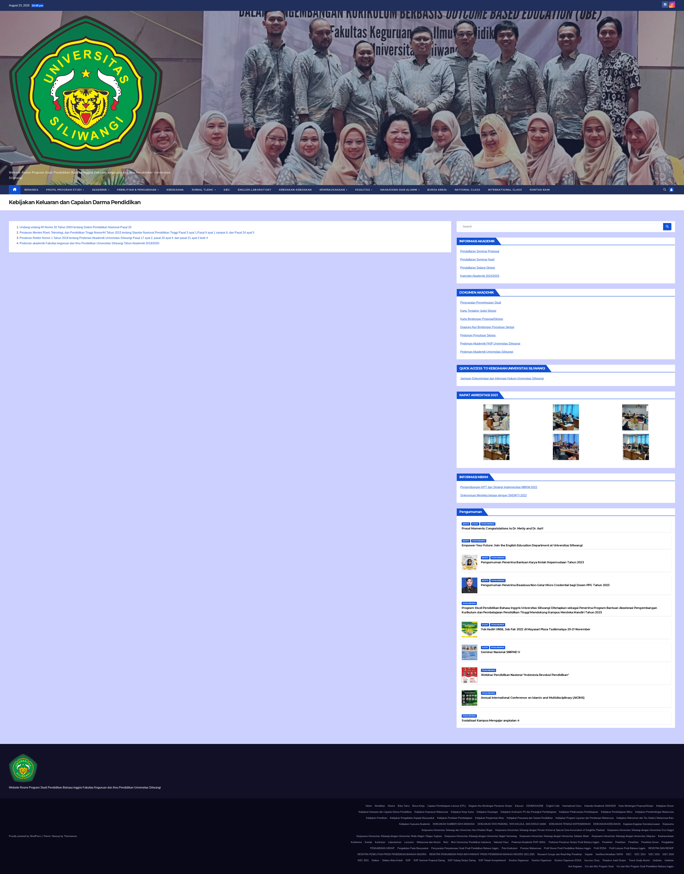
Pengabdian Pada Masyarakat (412, 848)
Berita (466, 524)
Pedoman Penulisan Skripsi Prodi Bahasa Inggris (574, 842)
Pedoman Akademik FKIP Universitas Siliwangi (490, 343)
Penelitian (607, 842)
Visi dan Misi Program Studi (599, 866)
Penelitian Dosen (650, 842)
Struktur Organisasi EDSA (567, 860)
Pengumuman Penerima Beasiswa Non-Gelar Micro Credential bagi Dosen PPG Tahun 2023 (545, 585)
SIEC (227, 189)
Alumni (391, 806)
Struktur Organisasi (519, 860)
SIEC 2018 (668, 854)
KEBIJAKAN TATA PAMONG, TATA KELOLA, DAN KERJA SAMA (512, 824)
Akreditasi (380, 806)
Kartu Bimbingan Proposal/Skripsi (481, 318)
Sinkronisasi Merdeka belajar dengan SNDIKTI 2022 (493, 495)
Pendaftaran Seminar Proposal (479, 251)
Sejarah (589, 854)
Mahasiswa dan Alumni (399, 189)
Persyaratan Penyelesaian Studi (480, 302)
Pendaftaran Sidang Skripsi (477, 267)
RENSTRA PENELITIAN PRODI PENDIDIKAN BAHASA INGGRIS (391, 854)
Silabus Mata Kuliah (392, 860)
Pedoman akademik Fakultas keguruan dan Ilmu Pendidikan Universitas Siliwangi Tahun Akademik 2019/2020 (89, 243)
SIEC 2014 (640, 854)
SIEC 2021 (363, 860)
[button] (664, 189)
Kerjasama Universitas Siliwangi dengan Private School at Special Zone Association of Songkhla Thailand (550, 830)
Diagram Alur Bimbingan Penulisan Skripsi (487, 327)
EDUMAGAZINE (534, 806)
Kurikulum (380, 842)
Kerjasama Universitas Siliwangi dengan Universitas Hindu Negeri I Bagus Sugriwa (399, 836)
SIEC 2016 (654, 854)
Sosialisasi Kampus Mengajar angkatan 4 (490, 720)
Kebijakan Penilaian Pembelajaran (454, 818)
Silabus (375, 860)
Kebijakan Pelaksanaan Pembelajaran (578, 812)
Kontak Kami (540, 189)
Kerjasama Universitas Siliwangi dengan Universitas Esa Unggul (640, 830)
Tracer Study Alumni (639, 860)
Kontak (368, 842)
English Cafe (552, 806)
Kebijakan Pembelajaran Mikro (616, 812)
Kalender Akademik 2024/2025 (479, 275)
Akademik (100, 189)
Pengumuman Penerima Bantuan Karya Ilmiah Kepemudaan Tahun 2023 (532, 562)
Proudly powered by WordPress (25, 836)
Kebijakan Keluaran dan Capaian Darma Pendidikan (385, 812)
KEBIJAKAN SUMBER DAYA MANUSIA (454, 824)
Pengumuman (487, 524)
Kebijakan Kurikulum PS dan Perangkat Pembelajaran (528, 812)
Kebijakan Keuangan (487, 812)
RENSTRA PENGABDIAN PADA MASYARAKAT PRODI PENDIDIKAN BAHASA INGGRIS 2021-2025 (482, 854)
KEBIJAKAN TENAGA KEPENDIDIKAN (569, 824)
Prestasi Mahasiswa (530, 848)
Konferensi (356, 842)
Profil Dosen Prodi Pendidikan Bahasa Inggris (567, 848)
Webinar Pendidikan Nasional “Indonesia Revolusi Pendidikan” (525, 675)
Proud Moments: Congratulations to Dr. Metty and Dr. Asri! (502, 528)
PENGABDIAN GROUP (382, 848)
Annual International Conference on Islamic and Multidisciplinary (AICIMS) (532, 697)
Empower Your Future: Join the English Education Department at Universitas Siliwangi (522, 545)
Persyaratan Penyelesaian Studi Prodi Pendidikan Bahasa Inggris (465, 848)
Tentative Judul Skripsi (614, 860)
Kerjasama (175, 189)
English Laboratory (254, 189)
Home (369, 806)
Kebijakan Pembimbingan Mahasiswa (654, 812)
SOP (408, 860)
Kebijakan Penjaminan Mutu (489, 818)
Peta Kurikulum (509, 848)
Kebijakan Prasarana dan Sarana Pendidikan (530, 818)
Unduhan (657, 860)
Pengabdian (668, 842)
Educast (519, 806)
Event (475, 524)
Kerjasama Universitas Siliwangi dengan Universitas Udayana (623, 836)
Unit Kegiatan (575, 866)
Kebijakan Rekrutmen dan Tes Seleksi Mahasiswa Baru (645, 818)
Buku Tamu (404, 806)
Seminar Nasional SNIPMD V (500, 652)
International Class (505, 189)
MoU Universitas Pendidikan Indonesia (471, 842)
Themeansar (70, 836)
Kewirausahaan (333, 189)
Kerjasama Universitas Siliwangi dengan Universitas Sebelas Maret (554, 836)
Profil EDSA (600, 848)
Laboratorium (394, 842)
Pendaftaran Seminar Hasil (477, 259)
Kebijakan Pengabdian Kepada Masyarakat (412, 818)
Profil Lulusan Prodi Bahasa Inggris (627, 848)
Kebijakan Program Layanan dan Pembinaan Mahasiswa (585, 818)
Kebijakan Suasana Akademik (414, 824)
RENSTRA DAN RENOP (661, 848)
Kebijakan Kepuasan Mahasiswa (431, 812)
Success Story (592, 860)
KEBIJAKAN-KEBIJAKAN (295, 189)
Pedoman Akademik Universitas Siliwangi (486, 351)
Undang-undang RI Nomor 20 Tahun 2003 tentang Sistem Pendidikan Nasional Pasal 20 (75, 227)
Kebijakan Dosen (665, 806)
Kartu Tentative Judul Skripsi (478, 310)
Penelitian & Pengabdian (137, 189)
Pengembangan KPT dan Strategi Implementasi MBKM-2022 (498, 487)
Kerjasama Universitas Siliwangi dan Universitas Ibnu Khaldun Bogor (457, 830)
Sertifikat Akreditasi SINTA (609, 854)
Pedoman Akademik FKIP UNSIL (529, 842)
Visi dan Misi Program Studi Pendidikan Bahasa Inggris (645, 866)
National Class (467, 189)
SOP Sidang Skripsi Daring (462, 860)
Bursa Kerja (437, 189)
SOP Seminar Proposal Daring (429, 860)
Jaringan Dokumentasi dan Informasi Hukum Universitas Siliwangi (502, 378)
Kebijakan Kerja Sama (462, 812)
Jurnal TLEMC (203, 189)
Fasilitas (363, 189)
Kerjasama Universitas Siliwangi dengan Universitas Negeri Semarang (481, 836)
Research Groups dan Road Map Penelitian (559, 854)
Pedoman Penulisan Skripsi (478, 335)
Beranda (31, 189)
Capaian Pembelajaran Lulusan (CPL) (446, 806)
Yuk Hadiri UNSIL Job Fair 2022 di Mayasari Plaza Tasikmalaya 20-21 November (535, 629)
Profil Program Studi (64, 189)
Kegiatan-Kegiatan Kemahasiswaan (641, 824)
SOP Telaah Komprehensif (492, 860)
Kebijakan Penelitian (376, 818)
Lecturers (409, 842)
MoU (445, 842)
